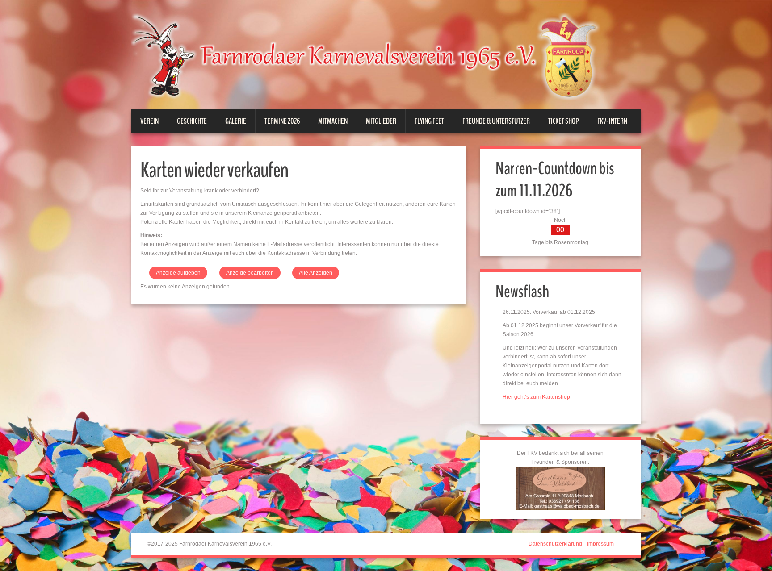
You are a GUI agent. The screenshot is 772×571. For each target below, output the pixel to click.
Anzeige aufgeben (178, 273)
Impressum (600, 544)
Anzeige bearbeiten (250, 273)
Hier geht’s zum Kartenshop (536, 397)
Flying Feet (429, 121)
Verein (149, 121)
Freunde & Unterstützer (496, 121)
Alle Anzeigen (315, 273)
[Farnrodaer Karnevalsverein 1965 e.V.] (377, 55)
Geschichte (192, 121)
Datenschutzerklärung (555, 544)
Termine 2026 (282, 121)
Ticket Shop (563, 121)
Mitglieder (381, 121)
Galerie (235, 121)
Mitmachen (333, 121)
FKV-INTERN (612, 121)
